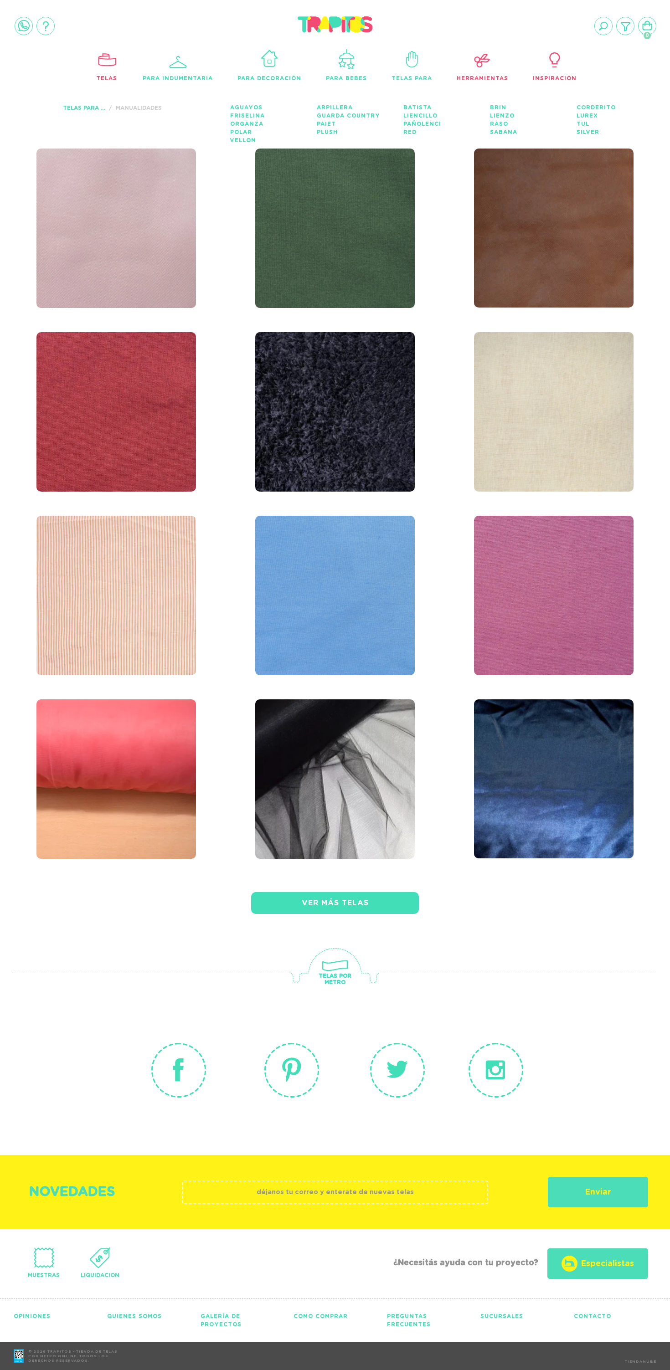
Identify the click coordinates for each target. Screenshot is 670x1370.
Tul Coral (76, 748)
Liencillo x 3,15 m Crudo (537, 386)
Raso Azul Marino (540, 748)
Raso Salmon (85, 197)
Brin (498, 107)
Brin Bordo (80, 380)
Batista (417, 107)
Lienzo (502, 115)
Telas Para (412, 78)
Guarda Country (348, 115)
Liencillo (420, 115)
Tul (583, 124)
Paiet (326, 124)
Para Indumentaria (178, 78)
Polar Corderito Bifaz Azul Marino (323, 386)
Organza (246, 124)
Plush (327, 132)
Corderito (596, 107)
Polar (241, 132)
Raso (499, 124)
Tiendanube (640, 1362)
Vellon (243, 140)
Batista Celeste (314, 564)
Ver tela (174, 213)
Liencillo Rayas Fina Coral (112, 570)
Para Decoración (269, 78)
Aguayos (246, 107)
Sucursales (501, 1316)
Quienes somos (134, 1316)
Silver (588, 132)
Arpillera (335, 107)
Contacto (592, 1316)
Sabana (503, 132)
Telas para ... (84, 108)
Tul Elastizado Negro (336, 748)
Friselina (247, 115)
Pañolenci (422, 124)
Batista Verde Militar (334, 197)
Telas (106, 78)
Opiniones (32, 1316)
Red (410, 132)
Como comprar (321, 1316)
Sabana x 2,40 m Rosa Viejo (551, 570)
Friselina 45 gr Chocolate (531, 203)
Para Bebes (346, 78)
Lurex (587, 115)
